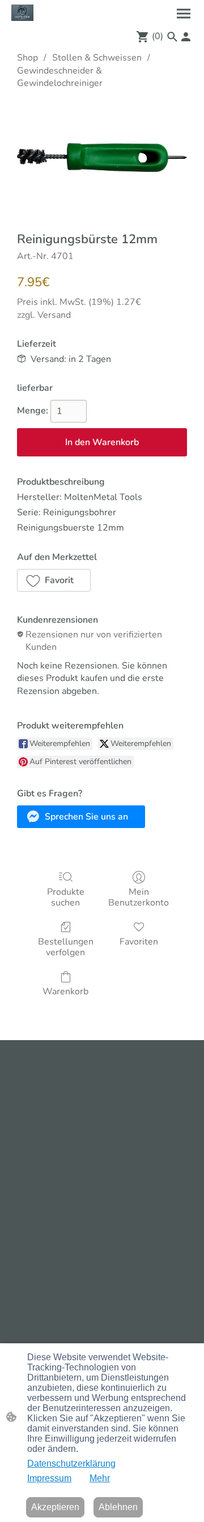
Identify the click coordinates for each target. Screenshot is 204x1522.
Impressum (49, 1478)
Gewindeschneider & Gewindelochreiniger (60, 76)
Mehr (100, 1478)
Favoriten (139, 941)
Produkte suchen (65, 897)
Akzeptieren (55, 1507)
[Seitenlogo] (22, 13)
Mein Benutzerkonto (138, 897)
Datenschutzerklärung (71, 1463)
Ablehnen (118, 1507)
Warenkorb (65, 991)
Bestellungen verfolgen (66, 946)
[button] (172, 37)
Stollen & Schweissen (97, 57)
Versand (54, 315)
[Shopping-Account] (186, 37)
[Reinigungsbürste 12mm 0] (102, 157)
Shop (27, 57)
